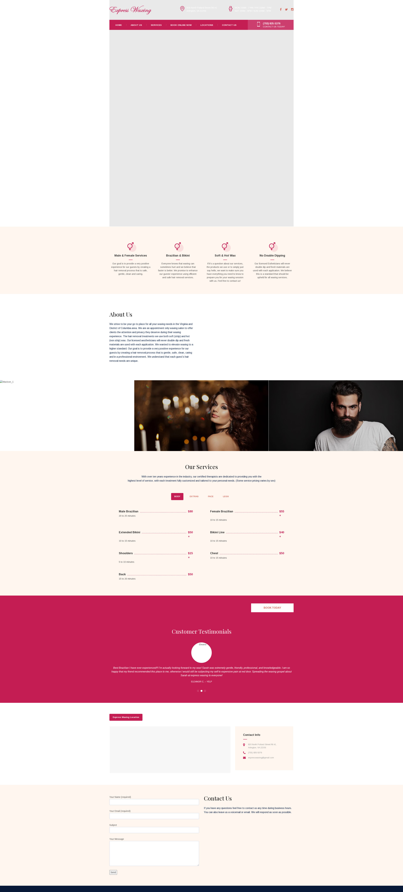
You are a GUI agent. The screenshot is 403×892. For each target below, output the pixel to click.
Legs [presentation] (226, 496)
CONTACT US (229, 25)
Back (122, 574)
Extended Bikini (129, 532)
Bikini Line (217, 532)
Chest (214, 553)
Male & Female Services (130, 255)
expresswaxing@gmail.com (261, 757)
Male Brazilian (128, 511)
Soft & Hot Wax (225, 255)
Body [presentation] (177, 496)
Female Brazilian (221, 511)
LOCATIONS (206, 25)
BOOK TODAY (272, 607)
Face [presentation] (210, 496)
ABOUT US (136, 25)
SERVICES (156, 25)
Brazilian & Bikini (178, 255)
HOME (118, 25)
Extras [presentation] (194, 496)
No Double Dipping (272, 255)
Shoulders (126, 553)
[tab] (177, 496)
